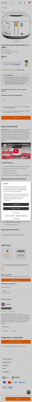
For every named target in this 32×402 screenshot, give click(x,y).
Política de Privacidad (21, 215)
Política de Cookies (10, 215)
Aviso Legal (16, 218)
